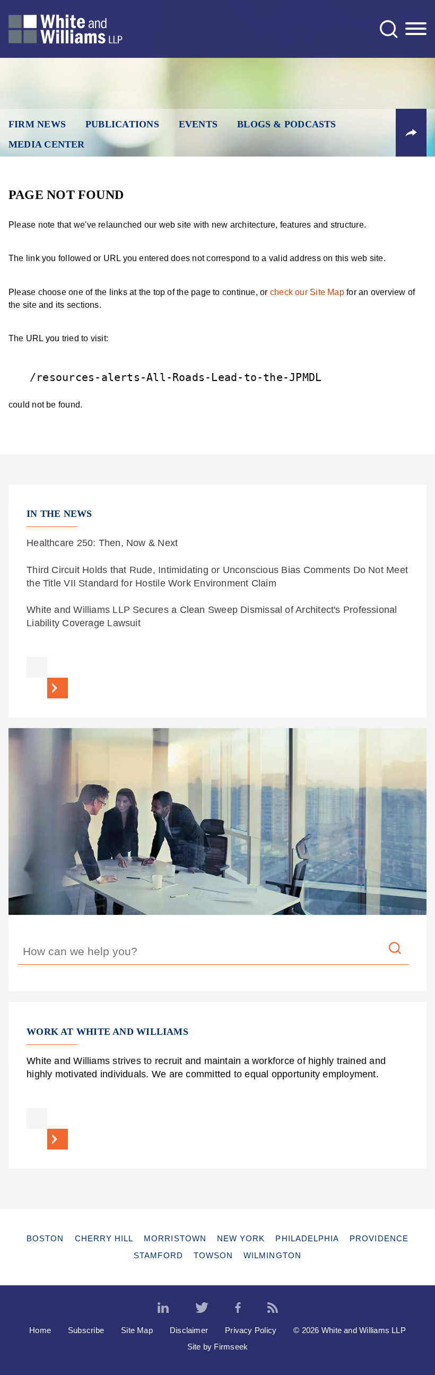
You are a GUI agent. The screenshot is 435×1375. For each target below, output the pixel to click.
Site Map (137, 1330)
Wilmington (272, 1255)
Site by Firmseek (217, 1346)
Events (198, 124)
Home (40, 1330)
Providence (379, 1238)
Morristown (175, 1238)
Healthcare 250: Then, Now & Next (102, 543)
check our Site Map (307, 292)
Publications (122, 124)
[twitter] (201, 1308)
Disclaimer (189, 1330)
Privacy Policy (250, 1330)
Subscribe (86, 1330)
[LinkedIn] (163, 1308)
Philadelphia (307, 1238)
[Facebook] (238, 1308)
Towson (213, 1255)
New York (241, 1238)
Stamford (158, 1255)
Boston (45, 1238)
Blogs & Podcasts (286, 124)
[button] (411, 132)
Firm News (37, 124)
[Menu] (416, 29)
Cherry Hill (104, 1238)
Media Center (46, 144)
